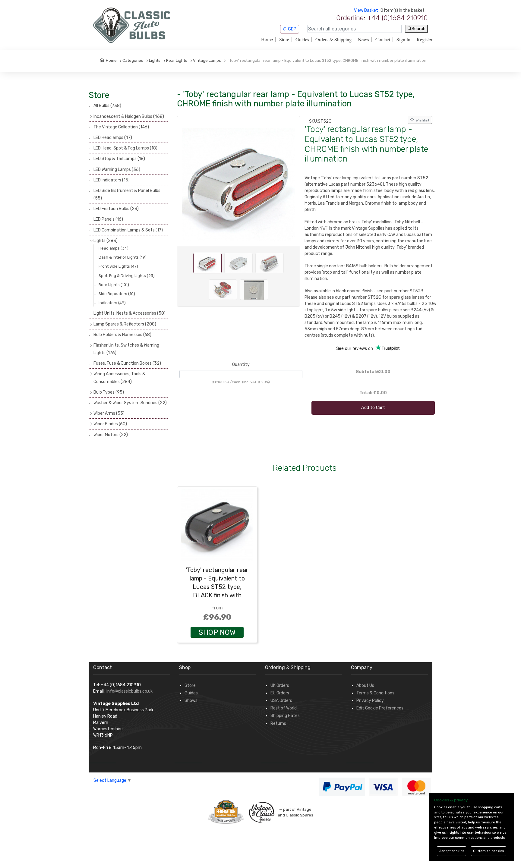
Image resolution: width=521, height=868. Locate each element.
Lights (105, 240)
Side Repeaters (117, 293)
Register (424, 39)
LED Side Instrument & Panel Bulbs (126, 194)
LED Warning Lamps (116, 169)
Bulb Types (108, 392)
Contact (382, 39)
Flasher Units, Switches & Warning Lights (126, 349)
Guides (302, 39)
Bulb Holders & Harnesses (122, 334)
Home (267, 39)
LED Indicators (111, 180)
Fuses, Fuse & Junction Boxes (127, 363)
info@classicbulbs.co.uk (129, 691)
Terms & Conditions (375, 693)
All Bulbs (107, 105)
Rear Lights (114, 284)
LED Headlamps (112, 137)
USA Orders (281, 700)
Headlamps (113, 248)
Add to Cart (373, 407)
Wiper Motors (110, 434)
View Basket (366, 10)
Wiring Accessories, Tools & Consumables (119, 377)
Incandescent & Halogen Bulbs (128, 116)
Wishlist (421, 120)
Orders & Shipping (333, 39)
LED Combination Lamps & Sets (128, 230)
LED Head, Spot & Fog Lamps (125, 148)
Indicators (112, 302)
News (363, 39)
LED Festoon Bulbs (116, 208)
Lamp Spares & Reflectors (124, 324)
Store (284, 39)
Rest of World (283, 708)
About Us (365, 685)
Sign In (403, 39)
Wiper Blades (110, 423)
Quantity (241, 364)
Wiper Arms (109, 413)
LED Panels (108, 219)
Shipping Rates (285, 715)
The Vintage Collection (121, 127)
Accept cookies (451, 851)
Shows (191, 700)
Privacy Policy (370, 700)
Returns (278, 723)
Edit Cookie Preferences (379, 708)
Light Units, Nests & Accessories (129, 313)
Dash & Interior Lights (123, 257)
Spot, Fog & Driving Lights (127, 275)
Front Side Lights (118, 266)
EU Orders (279, 693)
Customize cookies (488, 851)
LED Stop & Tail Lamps (119, 158)
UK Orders (279, 685)
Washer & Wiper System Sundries (130, 402)
